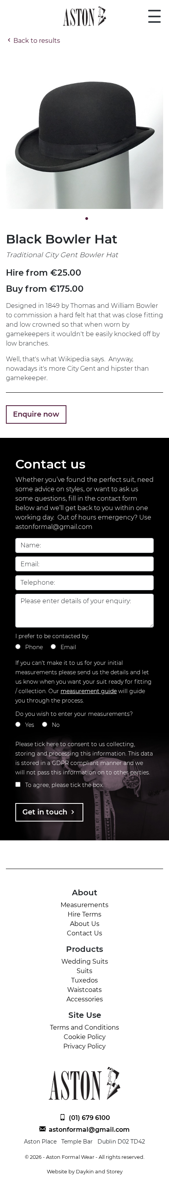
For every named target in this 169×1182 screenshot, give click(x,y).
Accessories (84, 999)
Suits (84, 971)
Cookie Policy (85, 1037)
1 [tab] (84, 219)
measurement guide (89, 691)
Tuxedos (84, 980)
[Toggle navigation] (154, 16)
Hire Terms (84, 914)
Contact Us (84, 933)
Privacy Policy (84, 1046)
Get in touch (45, 812)
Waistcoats (84, 990)
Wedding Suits (84, 961)
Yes (29, 724)
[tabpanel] (84, 130)
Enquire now (36, 414)
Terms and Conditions (84, 1027)
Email (68, 647)
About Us (84, 924)
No (56, 724)
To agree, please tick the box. (64, 785)
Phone (34, 647)
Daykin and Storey (99, 1172)
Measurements (84, 905)
